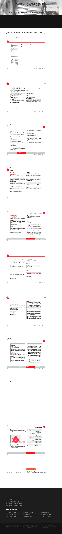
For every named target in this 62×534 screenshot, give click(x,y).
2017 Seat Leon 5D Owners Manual (11, 514)
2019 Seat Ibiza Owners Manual (27, 516)
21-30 (32, 471)
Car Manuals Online (31, 3)
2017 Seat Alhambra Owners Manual (46, 516)
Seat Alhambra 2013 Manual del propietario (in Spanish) (13, 507)
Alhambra (36, 33)
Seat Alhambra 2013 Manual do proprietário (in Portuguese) (14, 505)
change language (27, 37)
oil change (46, 472)
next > (34, 471)
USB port (39, 472)
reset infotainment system (34, 472)
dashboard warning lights (26, 472)
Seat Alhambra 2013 (46, 33)
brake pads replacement (39, 37)
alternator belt (21, 472)
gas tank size (43, 472)
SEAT (20, 33)
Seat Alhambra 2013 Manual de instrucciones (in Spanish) (14, 503)
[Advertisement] (31, 21)
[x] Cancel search (9, 33)
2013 (28, 33)
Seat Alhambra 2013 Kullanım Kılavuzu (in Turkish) (13, 501)
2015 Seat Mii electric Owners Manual (46, 512)
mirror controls (32, 37)
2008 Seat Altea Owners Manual (27, 514)
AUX (34, 37)
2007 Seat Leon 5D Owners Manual (28, 518)
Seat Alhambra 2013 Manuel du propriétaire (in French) (13, 499)
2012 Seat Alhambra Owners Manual (46, 518)
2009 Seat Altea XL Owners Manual (28, 512)
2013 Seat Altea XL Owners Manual (46, 514)
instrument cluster (21, 37)
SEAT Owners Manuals (11, 509)
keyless (44, 37)
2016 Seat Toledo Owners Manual (10, 518)
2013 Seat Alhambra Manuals (16, 493)
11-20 (31, 471)
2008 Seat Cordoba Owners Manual (11, 512)
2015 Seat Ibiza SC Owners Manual (11, 516)
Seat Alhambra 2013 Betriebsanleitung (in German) (13, 497)
